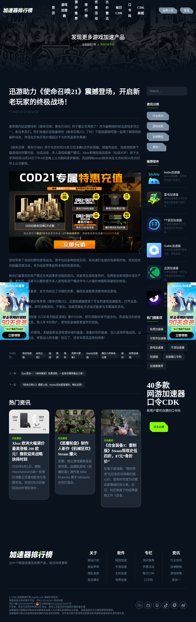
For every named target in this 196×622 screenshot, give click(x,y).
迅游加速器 (76, 301)
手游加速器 (177, 347)
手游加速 (121, 566)
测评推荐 (148, 560)
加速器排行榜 (89, 44)
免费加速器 (156, 329)
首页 (53, 10)
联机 (122, 355)
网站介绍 (93, 560)
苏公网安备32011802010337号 (55, 603)
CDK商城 (140, 10)
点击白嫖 (159, 426)
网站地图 (58, 600)
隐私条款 (93, 573)
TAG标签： (12, 355)
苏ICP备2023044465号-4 (22, 603)
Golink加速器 (92, 355)
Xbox (86, 152)
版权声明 (93, 566)
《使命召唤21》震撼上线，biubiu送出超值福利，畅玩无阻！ (53, 385)
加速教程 (158, 136)
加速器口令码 (174, 356)
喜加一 (157, 147)
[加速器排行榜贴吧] (174, 605)
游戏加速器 (64, 10)
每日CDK (118, 10)
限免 (65, 355)
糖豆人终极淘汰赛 (108, 355)
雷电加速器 (171, 194)
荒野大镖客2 (76, 355)
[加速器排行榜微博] (183, 605)
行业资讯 (16, 438)
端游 (50, 355)
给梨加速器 (133, 355)
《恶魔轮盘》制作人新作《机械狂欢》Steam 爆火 (74, 448)
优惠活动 (148, 566)
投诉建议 (93, 579)
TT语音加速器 (173, 220)
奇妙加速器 (27, 355)
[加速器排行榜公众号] (139, 605)
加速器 (154, 356)
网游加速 (121, 560)
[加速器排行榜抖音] (165, 605)
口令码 (129, 10)
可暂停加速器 (158, 338)
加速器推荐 (156, 365)
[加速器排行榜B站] (148, 605)
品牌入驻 (168, 10)
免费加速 (121, 579)
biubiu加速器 (172, 172)
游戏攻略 (158, 126)
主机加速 (121, 573)
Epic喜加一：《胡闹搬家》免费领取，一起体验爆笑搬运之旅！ (53, 373)
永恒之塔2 (39, 355)
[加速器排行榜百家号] (157, 605)
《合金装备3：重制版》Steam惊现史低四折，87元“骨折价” (120, 453)
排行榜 (86, 10)
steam (98, 158)
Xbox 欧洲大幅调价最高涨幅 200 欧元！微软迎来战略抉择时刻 (28, 451)
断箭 (57, 355)
